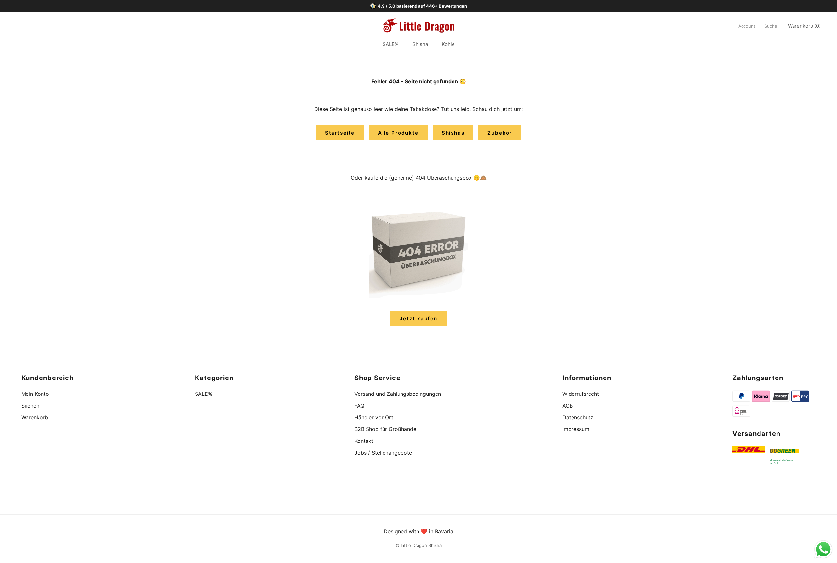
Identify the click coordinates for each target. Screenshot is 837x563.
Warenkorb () (804, 26)
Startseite (340, 133)
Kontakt (363, 441)
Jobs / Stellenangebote (383, 452)
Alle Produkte (398, 133)
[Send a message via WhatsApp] (823, 549)
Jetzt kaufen (418, 318)
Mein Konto (35, 394)
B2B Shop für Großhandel (386, 429)
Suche (770, 26)
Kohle (448, 44)
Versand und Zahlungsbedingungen (397, 394)
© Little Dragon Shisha (419, 545)
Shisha (420, 44)
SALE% (391, 44)
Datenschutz (577, 417)
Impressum (575, 429)
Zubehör (499, 133)
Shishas (453, 133)
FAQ (359, 405)
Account (746, 26)
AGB (567, 405)
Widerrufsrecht (580, 394)
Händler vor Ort (373, 417)
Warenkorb (34, 417)
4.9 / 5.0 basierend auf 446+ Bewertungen (422, 5)
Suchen (30, 405)
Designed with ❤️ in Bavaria (418, 531)
